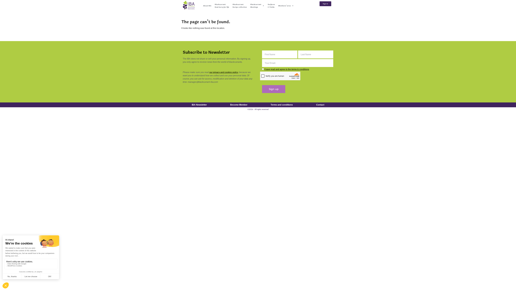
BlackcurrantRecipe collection (240, 5)
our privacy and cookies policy (223, 72)
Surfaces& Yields (271, 5)
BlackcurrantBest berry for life (222, 5)
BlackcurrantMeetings (255, 5)
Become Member (238, 105)
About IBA (207, 6)
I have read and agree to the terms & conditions (286, 69)
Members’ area (284, 6)
